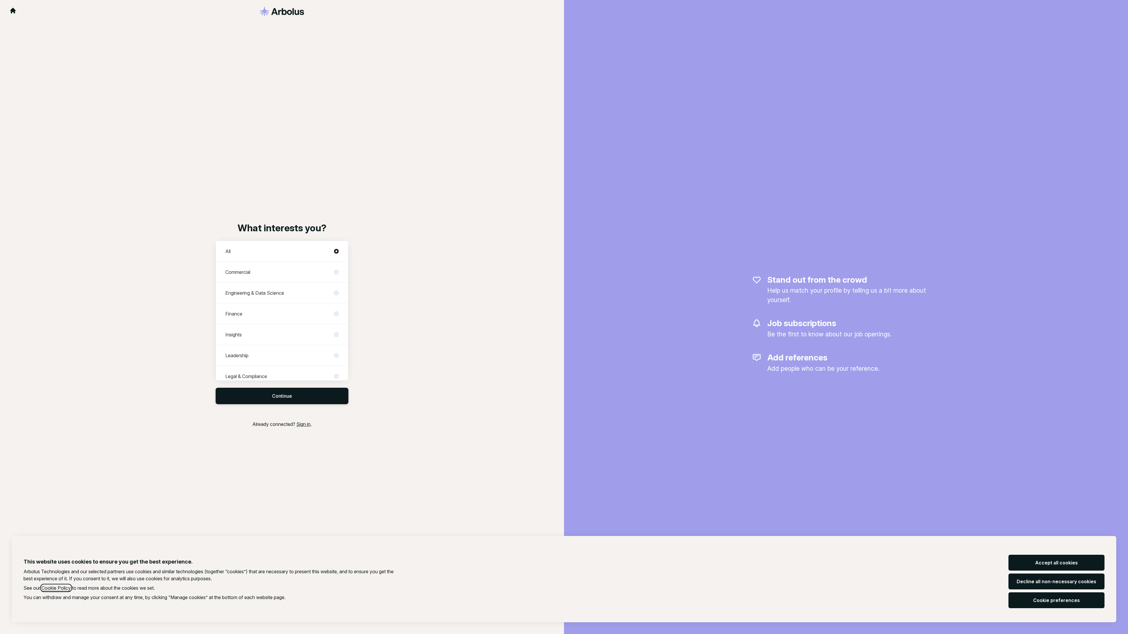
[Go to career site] (12, 10)
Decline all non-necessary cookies (1056, 581)
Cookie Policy (56, 588)
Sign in (303, 424)
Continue (282, 396)
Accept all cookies (1056, 563)
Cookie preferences (1056, 600)
